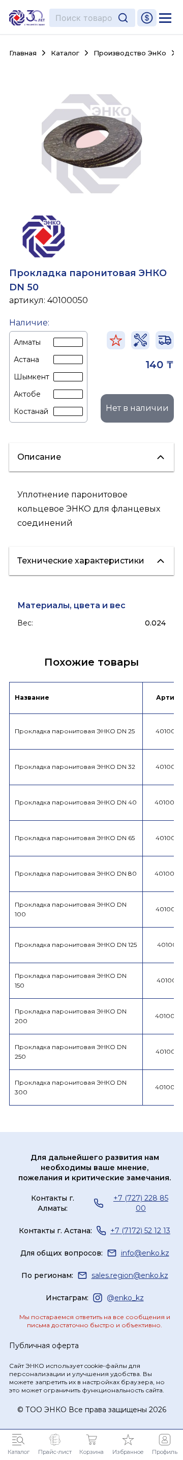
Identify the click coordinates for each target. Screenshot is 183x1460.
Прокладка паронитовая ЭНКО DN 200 (71, 1016)
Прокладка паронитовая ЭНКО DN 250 (71, 1051)
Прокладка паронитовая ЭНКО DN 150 (71, 980)
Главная (23, 53)
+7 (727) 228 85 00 (140, 1203)
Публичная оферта (44, 1345)
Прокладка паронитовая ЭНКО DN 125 (76, 944)
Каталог (65, 53)
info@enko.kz (145, 1253)
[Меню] (165, 17)
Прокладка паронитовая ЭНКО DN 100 (71, 909)
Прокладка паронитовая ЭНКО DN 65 (75, 838)
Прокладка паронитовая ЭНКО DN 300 (71, 1087)
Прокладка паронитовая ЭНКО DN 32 (75, 766)
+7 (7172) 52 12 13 (140, 1230)
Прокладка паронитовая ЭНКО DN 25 (75, 731)
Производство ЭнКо (130, 53)
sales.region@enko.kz (130, 1275)
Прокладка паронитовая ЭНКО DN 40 (76, 802)
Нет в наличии (137, 408)
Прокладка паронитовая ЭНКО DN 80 (76, 873)
